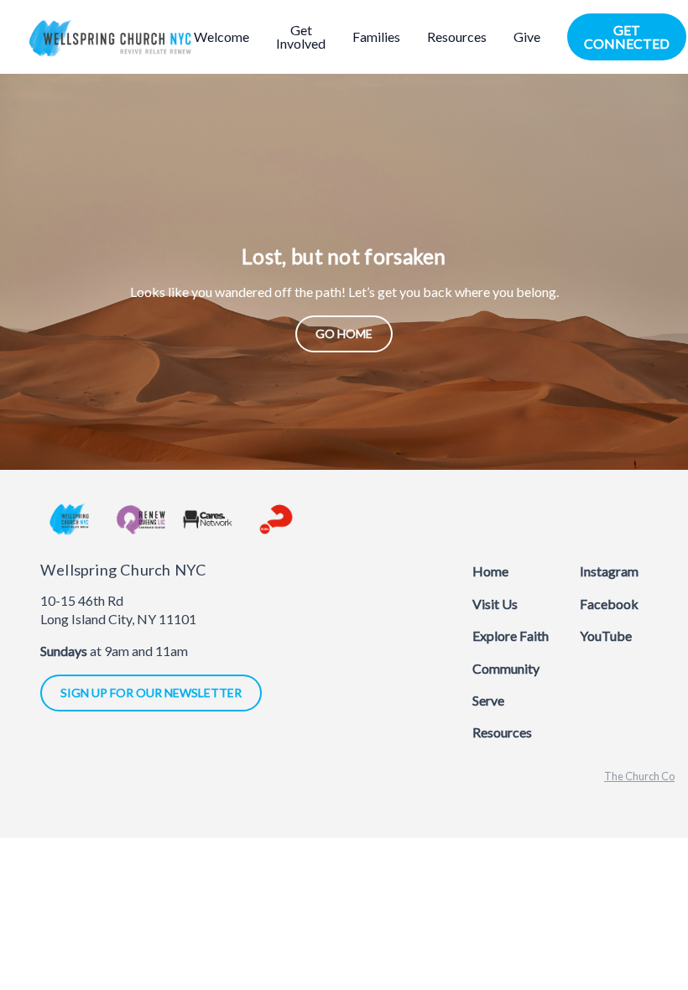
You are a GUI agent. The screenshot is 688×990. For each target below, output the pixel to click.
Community (505, 668)
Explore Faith (510, 636)
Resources (502, 732)
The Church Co (639, 776)
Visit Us (495, 604)
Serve (488, 700)
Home (490, 571)
